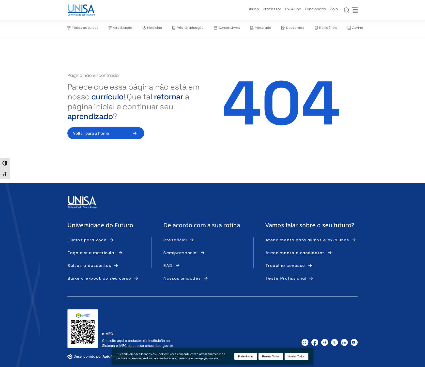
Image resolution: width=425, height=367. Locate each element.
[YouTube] (354, 342)
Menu (355, 10)
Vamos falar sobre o (293, 225)
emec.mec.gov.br (159, 345)
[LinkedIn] (344, 342)
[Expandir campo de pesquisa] (347, 10)
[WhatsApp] (305, 342)
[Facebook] (314, 342)
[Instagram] (324, 342)
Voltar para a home (91, 133)
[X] (334, 342)
